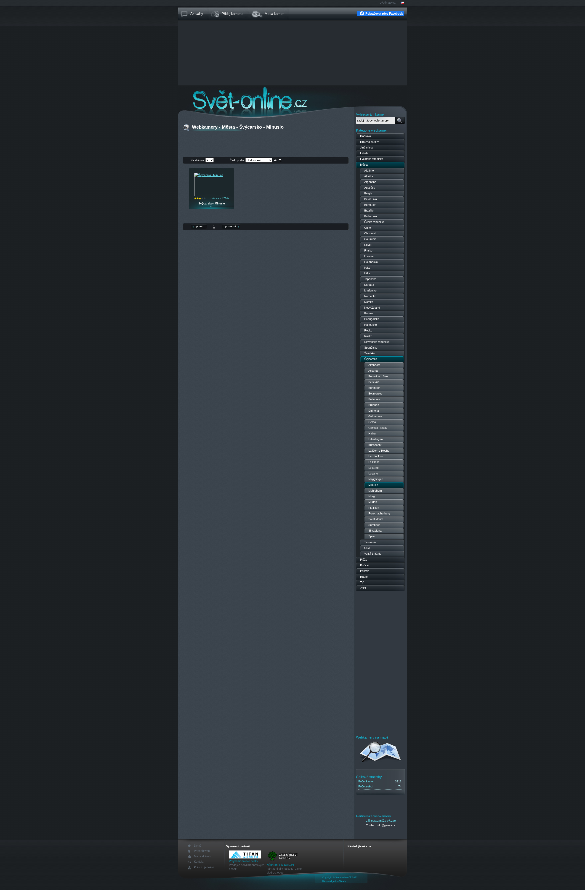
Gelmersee (375, 416)
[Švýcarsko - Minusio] (208, 175)
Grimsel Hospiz (377, 427)
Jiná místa (366, 147)
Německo (370, 296)
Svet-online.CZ (343, 877)
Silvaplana (375, 530)
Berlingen (374, 387)
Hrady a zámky (369, 141)
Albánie (369, 170)
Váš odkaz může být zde (381, 820)
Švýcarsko (370, 359)
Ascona (373, 370)
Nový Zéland (372, 307)
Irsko (367, 267)
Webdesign (328, 881)
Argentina (370, 182)
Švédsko (369, 353)
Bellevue (373, 382)
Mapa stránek (202, 856)
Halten (372, 433)
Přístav (364, 571)
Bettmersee (375, 393)
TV (362, 582)
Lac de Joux (375, 456)
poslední (230, 226)
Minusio (373, 485)
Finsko (368, 250)
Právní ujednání (204, 867)
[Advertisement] (292, 53)
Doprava (365, 136)
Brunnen (373, 405)
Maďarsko (370, 290)
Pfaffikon (373, 507)
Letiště (364, 153)
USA (367, 548)
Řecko (368, 330)
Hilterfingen (375, 439)
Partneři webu (202, 851)
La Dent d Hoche (378, 450)
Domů (198, 845)
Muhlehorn (375, 490)
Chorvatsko (371, 233)
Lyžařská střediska (371, 159)
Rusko (368, 336)
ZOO (363, 588)
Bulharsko (370, 216)
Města (364, 164)
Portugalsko (371, 319)
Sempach (374, 525)
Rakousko (370, 324)
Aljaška (368, 176)
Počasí (364, 565)
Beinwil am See (378, 376)
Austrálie (369, 187)
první (199, 226)
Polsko (368, 313)
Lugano (373, 473)
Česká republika (374, 222)
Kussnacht (374, 445)
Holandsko (371, 262)
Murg (371, 496)
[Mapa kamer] (380, 762)
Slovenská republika (377, 342)
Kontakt (198, 862)
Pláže (363, 559)
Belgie (368, 193)
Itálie (367, 273)
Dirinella (373, 410)
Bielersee (374, 399)
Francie (369, 256)
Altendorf (374, 365)
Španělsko (371, 347)
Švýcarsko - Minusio (211, 203)
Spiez (371, 536)
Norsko (368, 302)
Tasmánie (370, 542)
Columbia (370, 239)
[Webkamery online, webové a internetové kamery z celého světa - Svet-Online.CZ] (292, 98)
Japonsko (370, 279)
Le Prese (374, 462)
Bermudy (369, 205)
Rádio (364, 576)
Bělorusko (370, 199)
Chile (367, 227)
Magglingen (375, 479)
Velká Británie (372, 553)
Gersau (373, 422)
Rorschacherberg (379, 513)
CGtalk (342, 881)
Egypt (367, 244)
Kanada (369, 284)
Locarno (373, 467)
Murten (372, 502)
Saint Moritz (375, 519)
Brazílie (369, 210)
